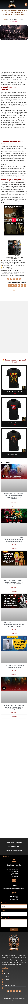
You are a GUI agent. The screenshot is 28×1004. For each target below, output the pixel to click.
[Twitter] (11, 279)
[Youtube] (14, 279)
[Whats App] (14, 892)
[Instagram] (17, 279)
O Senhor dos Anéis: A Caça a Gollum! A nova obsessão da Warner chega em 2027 (14, 707)
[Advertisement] (14, 56)
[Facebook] (8, 279)
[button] (26, 4)
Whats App (14, 897)
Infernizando (15, 21)
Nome (3, 903)
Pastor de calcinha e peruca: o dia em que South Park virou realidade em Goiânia (14, 582)
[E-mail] (14, 881)
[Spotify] (20, 279)
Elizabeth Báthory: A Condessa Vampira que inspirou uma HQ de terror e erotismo (14, 624)
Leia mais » (14, 502)
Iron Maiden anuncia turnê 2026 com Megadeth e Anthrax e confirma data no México (14, 539)
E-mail (14, 885)
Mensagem (4, 918)
